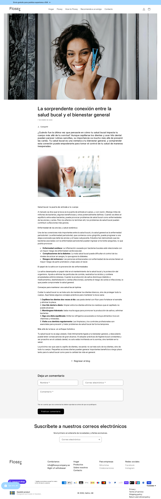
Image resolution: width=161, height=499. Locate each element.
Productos (78, 464)
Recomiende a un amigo (91, 9)
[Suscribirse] (99, 439)
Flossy (59, 9)
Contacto (109, 9)
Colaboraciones (106, 468)
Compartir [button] (44, 127)
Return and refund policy (139, 497)
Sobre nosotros (80, 467)
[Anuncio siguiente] (150, 2)
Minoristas (104, 465)
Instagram (129, 468)
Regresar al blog (82, 361)
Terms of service (136, 492)
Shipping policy (135, 494)
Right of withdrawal (56, 468)
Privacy (132, 489)
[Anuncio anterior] (10, 2)
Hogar (51, 9)
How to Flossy (71, 9)
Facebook (129, 465)
